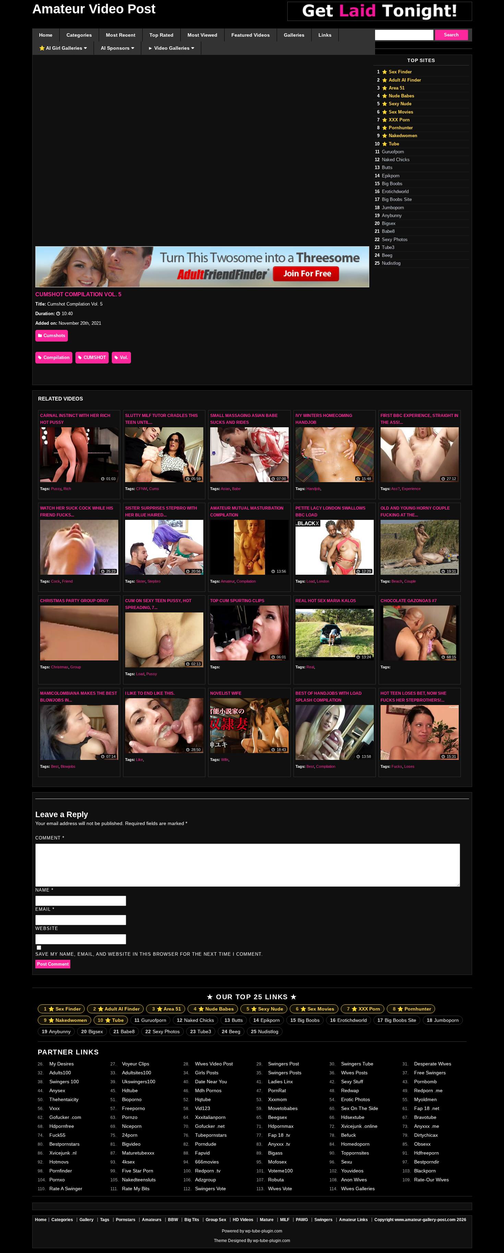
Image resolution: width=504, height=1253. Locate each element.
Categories (62, 1219)
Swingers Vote (210, 1188)
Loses (409, 766)
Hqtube (203, 1099)
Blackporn (425, 1170)
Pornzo (129, 1117)
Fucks (397, 766)
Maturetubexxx (138, 1153)
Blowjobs (68, 766)
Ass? (395, 489)
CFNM (141, 489)
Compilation (56, 357)
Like (139, 759)
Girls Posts (206, 1072)
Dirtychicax (426, 1135)
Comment (49, 837)
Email (45, 909)
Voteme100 (280, 1170)
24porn (129, 1135)
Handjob (313, 489)
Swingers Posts (284, 1072)
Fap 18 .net (426, 1108)
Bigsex (389, 223)
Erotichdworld (395, 191)
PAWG (302, 1219)
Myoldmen (425, 1099)
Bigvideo (131, 1144)
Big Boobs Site (397, 199)
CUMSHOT (94, 357)
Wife (224, 759)
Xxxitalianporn (210, 1117)
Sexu (346, 1162)
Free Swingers (430, 1072)
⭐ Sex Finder (397, 72)
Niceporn (132, 1126)
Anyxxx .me (426, 1126)
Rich (67, 489)
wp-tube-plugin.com (263, 1231)
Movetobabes (283, 1108)
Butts (387, 167)
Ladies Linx (280, 1081)
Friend (67, 581)
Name (44, 890)
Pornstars (125, 1219)
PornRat (277, 1090)
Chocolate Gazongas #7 (409, 600)
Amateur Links (353, 1219)
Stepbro (153, 581)
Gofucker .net (210, 1126)
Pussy (56, 489)
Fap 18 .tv (279, 1135)
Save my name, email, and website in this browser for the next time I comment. (149, 954)
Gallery (87, 1219)
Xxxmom (277, 1099)
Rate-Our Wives (431, 1179)
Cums (154, 489)
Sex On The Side (359, 1108)
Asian (225, 489)
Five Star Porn (137, 1170)
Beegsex (277, 1117)
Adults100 (60, 1072)
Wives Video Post (214, 1063)
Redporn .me (428, 1090)
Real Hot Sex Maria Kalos (326, 600)
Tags (104, 1219)
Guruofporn (393, 152)
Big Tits (191, 1219)
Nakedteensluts (139, 1179)
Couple (410, 581)
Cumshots (53, 335)
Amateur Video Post (94, 9)
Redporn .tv (207, 1170)
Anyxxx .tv (279, 1144)
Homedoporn (355, 1144)
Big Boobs (392, 183)
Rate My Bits (135, 1188)
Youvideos (352, 1170)
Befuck (348, 1135)
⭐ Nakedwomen (399, 135)
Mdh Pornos (208, 1090)
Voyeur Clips (135, 1063)
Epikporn (390, 176)
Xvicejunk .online (359, 1126)
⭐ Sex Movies (397, 112)
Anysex (57, 1090)
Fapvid (202, 1153)
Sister (140, 581)
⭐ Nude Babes (398, 96)
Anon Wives (354, 1179)
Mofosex (277, 1162)
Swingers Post (283, 1063)
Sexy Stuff (352, 1081)
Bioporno (132, 1099)
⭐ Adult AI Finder (401, 80)
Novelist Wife (225, 693)
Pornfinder (60, 1170)
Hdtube (130, 1090)
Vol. (123, 357)
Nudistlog (391, 263)
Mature (267, 1219)
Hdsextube (352, 1117)
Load (311, 581)
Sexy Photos (395, 239)
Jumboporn (393, 207)
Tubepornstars (211, 1135)
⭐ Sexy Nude (396, 104)
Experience (411, 489)
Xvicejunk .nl (62, 1153)
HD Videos (243, 1219)
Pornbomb (425, 1081)
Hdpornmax (280, 1126)
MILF (284, 1219)
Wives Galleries (358, 1188)
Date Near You (211, 1081)
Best (55, 766)
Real (310, 667)
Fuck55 (57, 1135)
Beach (397, 581)
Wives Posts (354, 1072)
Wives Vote (280, 1188)
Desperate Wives (432, 1063)
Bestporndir (426, 1162)
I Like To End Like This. (150, 693)
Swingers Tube (357, 1063)
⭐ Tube (390, 144)
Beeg (387, 255)
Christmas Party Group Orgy (74, 600)
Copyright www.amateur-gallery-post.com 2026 (420, 1219)
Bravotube (425, 1117)
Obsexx (422, 1144)
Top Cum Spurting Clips (237, 600)
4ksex (128, 1162)
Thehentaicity (64, 1099)
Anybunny (392, 215)
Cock (55, 581)
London (323, 581)
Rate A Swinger (65, 1188)
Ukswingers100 (138, 1081)
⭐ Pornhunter (397, 128)
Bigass (275, 1153)
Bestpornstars (64, 1144)
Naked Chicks (396, 159)
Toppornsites (355, 1153)
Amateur (228, 581)
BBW (173, 1219)
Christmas (59, 667)
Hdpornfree (61, 1126)
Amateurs (151, 1219)
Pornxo (57, 1179)
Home (41, 1219)
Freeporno (133, 1108)
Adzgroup (205, 1179)
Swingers (323, 1219)
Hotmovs (59, 1162)
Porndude (205, 1144)
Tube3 (388, 247)
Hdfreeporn (426, 1153)
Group (75, 667)
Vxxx (54, 1108)
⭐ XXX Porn (396, 120)
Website (46, 928)
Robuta (276, 1179)
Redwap (350, 1090)
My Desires (61, 1063)
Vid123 (202, 1108)
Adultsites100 (136, 1072)
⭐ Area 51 (393, 88)
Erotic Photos (355, 1099)
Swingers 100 (64, 1081)
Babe (236, 489)
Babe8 (388, 231)
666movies (207, 1162)
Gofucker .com (65, 1117)
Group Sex (216, 1219)
